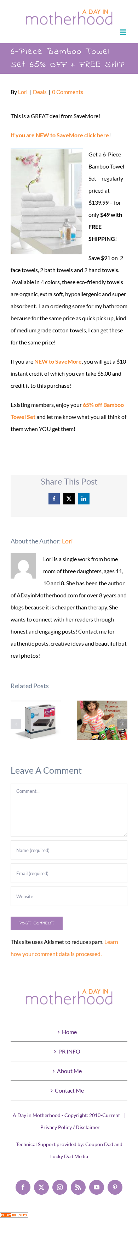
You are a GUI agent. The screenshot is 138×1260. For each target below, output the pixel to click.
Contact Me (69, 1090)
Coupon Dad (99, 1144)
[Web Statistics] (14, 1218)
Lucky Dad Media (69, 1156)
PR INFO (69, 1051)
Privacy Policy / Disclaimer (70, 1127)
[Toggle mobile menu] (123, 32)
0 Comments (67, 91)
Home (69, 1031)
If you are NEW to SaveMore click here (60, 135)
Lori (23, 91)
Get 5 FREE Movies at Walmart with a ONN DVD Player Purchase (36, 724)
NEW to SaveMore (58, 361)
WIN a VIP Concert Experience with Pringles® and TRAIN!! (102, 720)
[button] (16, 724)
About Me (69, 1070)
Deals (40, 91)
